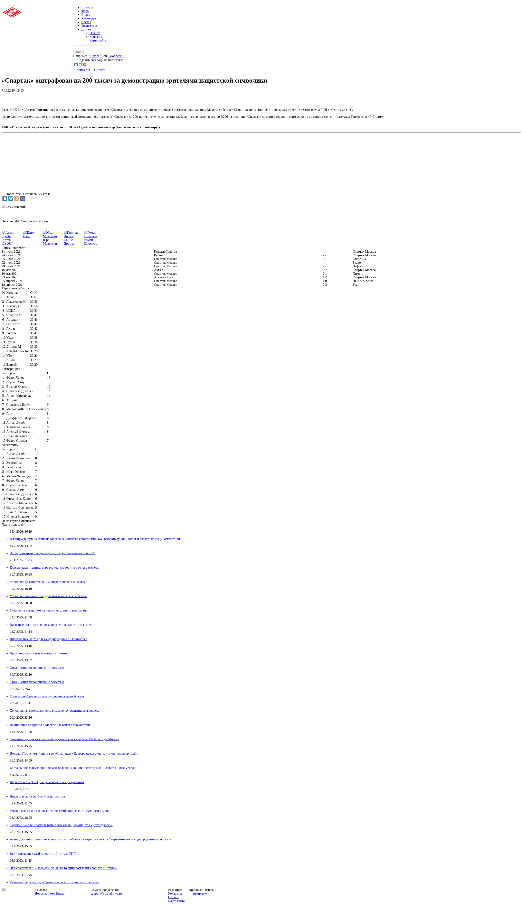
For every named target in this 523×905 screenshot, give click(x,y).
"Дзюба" (95, 56)
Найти (78, 52)
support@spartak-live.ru (106, 893)
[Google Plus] (85, 64)
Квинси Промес (69, 241)
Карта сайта (97, 40)
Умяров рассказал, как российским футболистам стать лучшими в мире (59, 810)
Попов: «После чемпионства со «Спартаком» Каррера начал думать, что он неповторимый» (74, 753)
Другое (86, 29)
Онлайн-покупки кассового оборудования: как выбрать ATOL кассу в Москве (64, 739)
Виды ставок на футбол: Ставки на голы (38, 796)
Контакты (96, 36)
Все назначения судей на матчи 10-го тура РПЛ (43, 853)
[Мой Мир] (22, 198)
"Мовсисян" (116, 56)
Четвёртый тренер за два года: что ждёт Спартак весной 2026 (52, 553)
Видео (85, 14)
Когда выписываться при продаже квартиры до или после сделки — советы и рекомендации (74, 767)
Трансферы (89, 25)
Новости (41, 893)
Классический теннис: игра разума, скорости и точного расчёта (54, 567)
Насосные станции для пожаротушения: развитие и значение (52, 624)
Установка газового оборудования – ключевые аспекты (48, 596)
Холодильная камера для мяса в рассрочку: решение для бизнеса (54, 710)
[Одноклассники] (16, 198)
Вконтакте (200, 894)
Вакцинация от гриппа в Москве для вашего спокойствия (50, 725)
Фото (85, 11)
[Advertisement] (49, 98)
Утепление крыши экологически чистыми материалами (49, 610)
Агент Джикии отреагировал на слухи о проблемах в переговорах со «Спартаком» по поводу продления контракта (90, 839)
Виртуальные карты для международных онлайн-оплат (48, 639)
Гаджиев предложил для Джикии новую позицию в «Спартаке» (54, 882)
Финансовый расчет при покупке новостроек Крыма (47, 696)
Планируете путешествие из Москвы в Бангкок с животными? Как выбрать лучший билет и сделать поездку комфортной (95, 539)
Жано (26, 236)
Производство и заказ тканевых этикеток (38, 653)
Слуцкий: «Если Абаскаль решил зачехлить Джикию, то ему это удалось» (61, 825)
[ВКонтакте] (76, 64)
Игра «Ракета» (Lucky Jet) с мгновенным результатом (47, 782)
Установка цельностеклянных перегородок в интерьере (48, 582)
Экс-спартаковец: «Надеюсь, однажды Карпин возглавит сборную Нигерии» (63, 868)
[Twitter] (80, 64)
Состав (86, 22)
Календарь (88, 18)
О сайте (94, 33)
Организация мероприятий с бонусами (37, 667)
